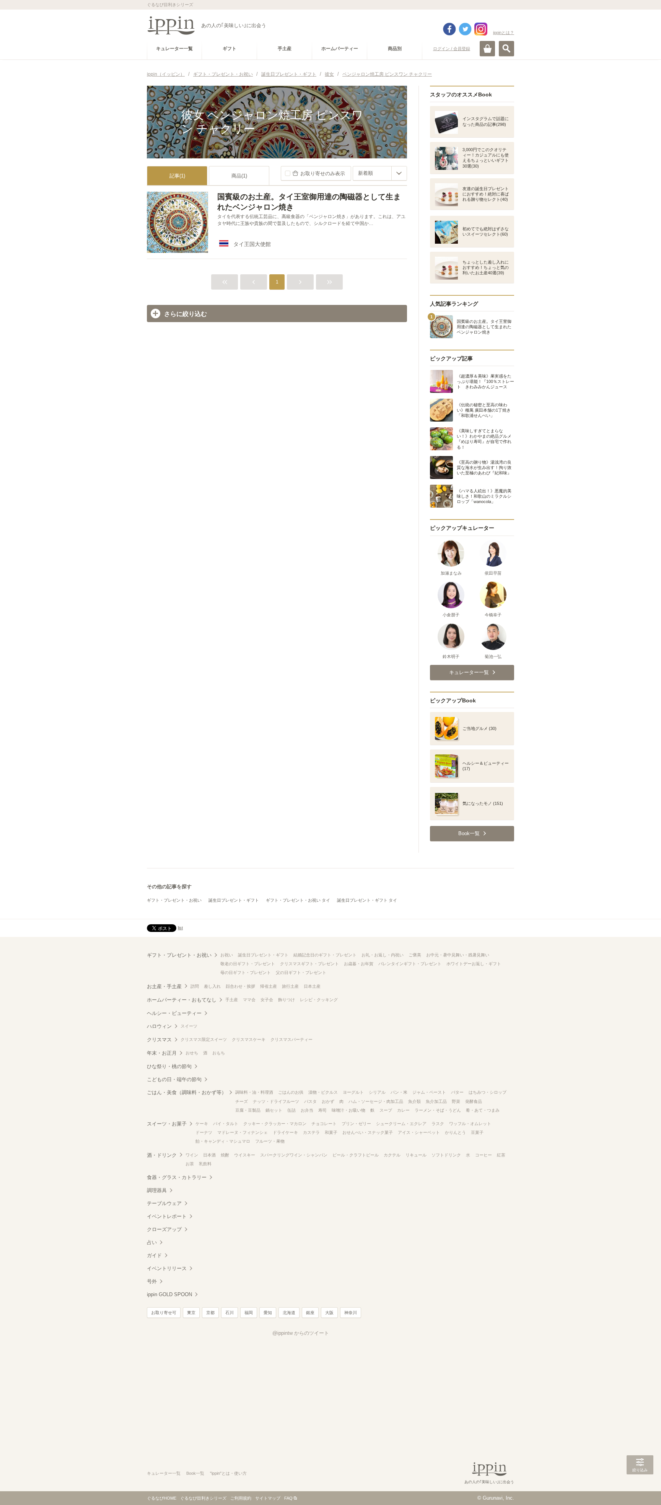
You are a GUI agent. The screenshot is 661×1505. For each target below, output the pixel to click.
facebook (449, 29)
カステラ (311, 1132)
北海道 (289, 1312)
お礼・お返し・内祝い (382, 955)
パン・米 (399, 1092)
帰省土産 (268, 986)
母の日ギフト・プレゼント (245, 972)
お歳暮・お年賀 (358, 963)
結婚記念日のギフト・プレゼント (325, 955)
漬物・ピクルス (323, 1092)
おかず (328, 1101)
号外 (152, 1281)
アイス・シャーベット (419, 1132)
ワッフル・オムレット (470, 1123)
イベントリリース (167, 1268)
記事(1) (177, 176)
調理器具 (157, 1190)
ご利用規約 (240, 1498)
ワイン (192, 1155)
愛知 (268, 1312)
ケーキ (201, 1123)
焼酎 (225, 1155)
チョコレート (324, 1123)
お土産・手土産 (164, 986)
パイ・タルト (225, 1123)
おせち (192, 1053)
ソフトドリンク (446, 1155)
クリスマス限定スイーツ (204, 1039)
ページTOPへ (640, 1487)
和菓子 (331, 1132)
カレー (403, 1110)
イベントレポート (167, 1216)
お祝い (226, 955)
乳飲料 (205, 1163)
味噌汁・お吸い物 (348, 1110)
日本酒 (209, 1155)
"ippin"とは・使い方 (228, 1473)
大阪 (329, 1312)
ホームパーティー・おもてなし (182, 1000)
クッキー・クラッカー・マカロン (274, 1123)
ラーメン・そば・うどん (438, 1110)
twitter (465, 29)
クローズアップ (164, 1229)
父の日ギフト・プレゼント (301, 972)
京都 (210, 1312)
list (180, 927)
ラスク (437, 1123)
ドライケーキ (285, 1132)
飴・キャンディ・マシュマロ (222, 1141)
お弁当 (307, 1110)
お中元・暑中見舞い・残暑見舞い (457, 955)
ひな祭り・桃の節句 (169, 1066)
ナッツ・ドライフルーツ (276, 1101)
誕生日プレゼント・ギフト (233, 900)
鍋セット (273, 1110)
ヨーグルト (353, 1092)
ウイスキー (244, 1155)
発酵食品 (473, 1101)
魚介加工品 (436, 1101)
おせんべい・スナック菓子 (367, 1132)
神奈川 (350, 1312)
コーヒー (483, 1155)
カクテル (392, 1155)
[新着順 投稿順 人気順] (380, 173)
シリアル (377, 1092)
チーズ (241, 1101)
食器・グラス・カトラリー (177, 1177)
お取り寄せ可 (163, 1312)
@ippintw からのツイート (300, 1333)
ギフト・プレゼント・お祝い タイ (298, 900)
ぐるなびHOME (161, 1498)
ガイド (154, 1255)
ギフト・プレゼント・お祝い (174, 900)
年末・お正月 (162, 1053)
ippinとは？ (503, 32)
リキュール (416, 1155)
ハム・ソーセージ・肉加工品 (375, 1101)
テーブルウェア (164, 1203)
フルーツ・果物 (270, 1141)
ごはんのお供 (290, 1092)
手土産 (231, 999)
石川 (229, 1312)
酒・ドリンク (162, 1155)
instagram (480, 29)
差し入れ (212, 986)
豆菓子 (477, 1132)
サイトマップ (267, 1498)
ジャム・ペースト (429, 1092)
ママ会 (249, 999)
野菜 (456, 1101)
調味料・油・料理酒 (254, 1092)
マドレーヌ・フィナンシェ (242, 1132)
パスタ (310, 1101)
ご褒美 (415, 955)
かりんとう (455, 1132)
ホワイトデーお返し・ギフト (473, 963)
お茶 (190, 1163)
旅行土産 (290, 986)
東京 (191, 1312)
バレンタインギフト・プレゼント (409, 963)
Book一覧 (195, 1473)
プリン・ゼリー (356, 1123)
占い (152, 1242)
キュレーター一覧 (164, 1473)
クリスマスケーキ (248, 1039)
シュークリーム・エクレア (401, 1123)
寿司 (322, 1110)
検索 (506, 48)
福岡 (248, 1312)
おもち (218, 1053)
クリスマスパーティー (291, 1039)
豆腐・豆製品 (247, 1110)
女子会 (266, 999)
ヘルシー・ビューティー (174, 1013)
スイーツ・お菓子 (167, 1124)
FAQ (288, 1498)
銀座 (310, 1312)
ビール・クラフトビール (355, 1155)
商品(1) (239, 176)
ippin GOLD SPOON (169, 1294)
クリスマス (159, 1039)
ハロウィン (159, 1026)
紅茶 (501, 1155)
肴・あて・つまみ (483, 1110)
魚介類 (414, 1101)
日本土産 (312, 986)
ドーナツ (203, 1132)
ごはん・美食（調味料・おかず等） (186, 1092)
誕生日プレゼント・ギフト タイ (367, 900)
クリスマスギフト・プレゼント (309, 963)
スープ (385, 1110)
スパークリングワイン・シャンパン (293, 1155)
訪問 (194, 986)
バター (457, 1092)
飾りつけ (286, 999)
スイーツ (189, 1026)
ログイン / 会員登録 (451, 48)
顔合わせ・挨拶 (240, 986)
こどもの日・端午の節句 (174, 1079)
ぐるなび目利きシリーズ (203, 1498)
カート (487, 48)
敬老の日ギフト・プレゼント (247, 963)
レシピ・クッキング (319, 999)
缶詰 (291, 1110)
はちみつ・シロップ (487, 1092)
